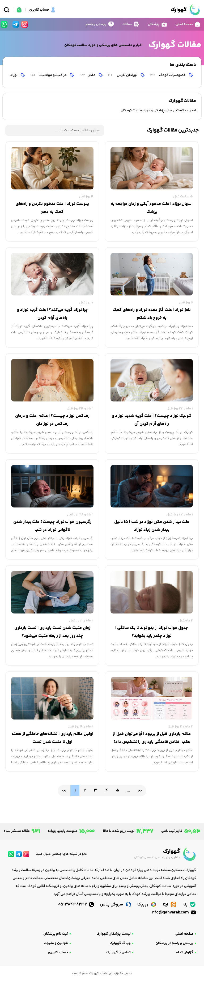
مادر (87, 75)
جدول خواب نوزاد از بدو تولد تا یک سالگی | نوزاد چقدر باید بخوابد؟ (151, 632)
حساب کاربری (58, 952)
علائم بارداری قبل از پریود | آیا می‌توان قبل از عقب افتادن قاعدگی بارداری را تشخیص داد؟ (152, 738)
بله (185, 904)
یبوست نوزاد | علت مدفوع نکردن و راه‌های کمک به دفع (52, 208)
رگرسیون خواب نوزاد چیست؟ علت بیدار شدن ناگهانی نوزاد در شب (52, 526)
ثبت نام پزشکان (55, 934)
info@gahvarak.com (170, 912)
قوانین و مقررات (56, 943)
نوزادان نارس (123, 75)
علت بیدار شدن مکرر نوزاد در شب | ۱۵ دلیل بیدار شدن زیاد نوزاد (151, 526)
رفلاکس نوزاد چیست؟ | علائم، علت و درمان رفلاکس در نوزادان (52, 420)
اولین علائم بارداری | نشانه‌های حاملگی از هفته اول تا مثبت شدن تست (52, 738)
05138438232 (73, 904)
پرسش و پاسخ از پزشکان (174, 943)
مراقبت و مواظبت (48, 75)
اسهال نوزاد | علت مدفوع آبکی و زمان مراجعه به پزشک (152, 208)
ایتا (166, 904)
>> (140, 790)
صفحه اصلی (184, 934)
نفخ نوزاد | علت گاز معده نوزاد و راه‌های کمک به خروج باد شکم (152, 314)
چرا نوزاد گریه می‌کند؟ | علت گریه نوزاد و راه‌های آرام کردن (52, 314)
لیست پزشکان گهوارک (113, 934)
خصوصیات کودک (168, 75)
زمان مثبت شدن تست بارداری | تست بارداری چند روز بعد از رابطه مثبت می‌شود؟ (52, 632)
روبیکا (143, 904)
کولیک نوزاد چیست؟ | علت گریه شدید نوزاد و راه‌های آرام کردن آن (152, 420)
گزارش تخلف (184, 952)
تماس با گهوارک (118, 952)
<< (64, 790)
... (128, 790)
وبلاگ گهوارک (120, 943)
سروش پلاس (112, 904)
